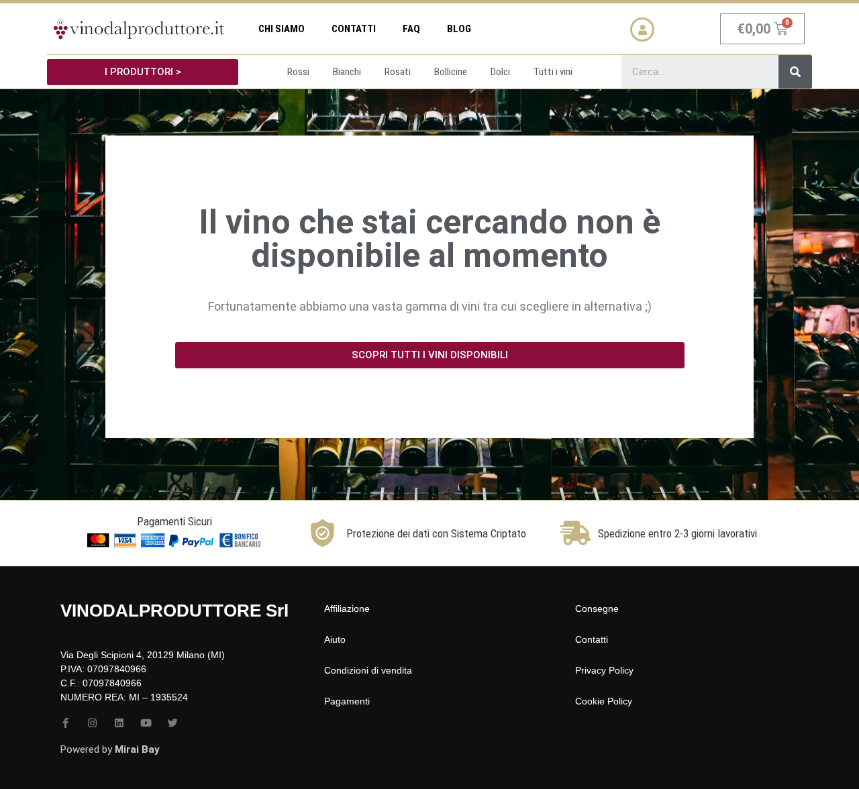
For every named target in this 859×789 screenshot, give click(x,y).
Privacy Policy (604, 670)
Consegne (597, 608)
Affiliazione (347, 608)
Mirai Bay (137, 749)
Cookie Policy (603, 701)
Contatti (354, 29)
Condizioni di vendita (368, 670)
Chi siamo (281, 29)
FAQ (411, 29)
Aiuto (335, 639)
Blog (459, 29)
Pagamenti (347, 701)
